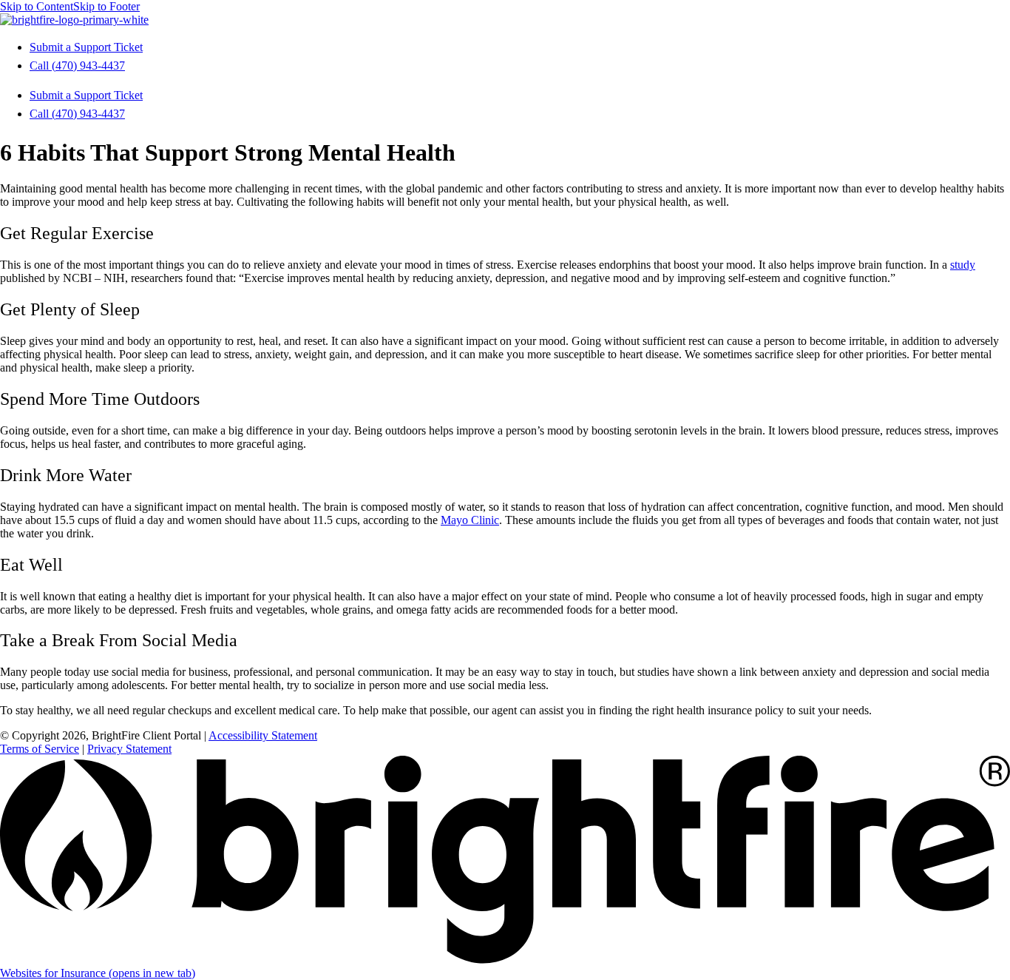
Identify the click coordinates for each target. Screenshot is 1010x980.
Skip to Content (36, 6)
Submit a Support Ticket (86, 47)
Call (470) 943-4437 (77, 65)
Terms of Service (39, 748)
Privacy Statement (129, 748)
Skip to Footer (106, 6)
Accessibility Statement (263, 735)
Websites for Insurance (97, 973)
